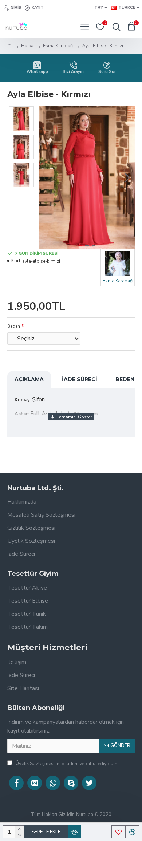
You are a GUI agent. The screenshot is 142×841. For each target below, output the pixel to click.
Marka (27, 46)
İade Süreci (79, 379)
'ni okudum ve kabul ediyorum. (67, 763)
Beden (13, 326)
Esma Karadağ (58, 46)
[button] (46, 177)
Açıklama (29, 379)
